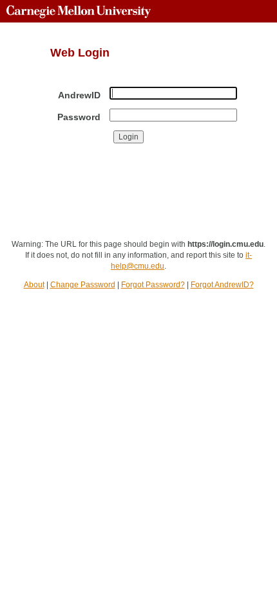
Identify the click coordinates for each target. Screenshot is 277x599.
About (34, 284)
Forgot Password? (153, 284)
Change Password (82, 284)
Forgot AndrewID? (222, 284)
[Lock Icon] (28, 198)
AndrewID (79, 95)
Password (78, 117)
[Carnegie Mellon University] (78, 11)
